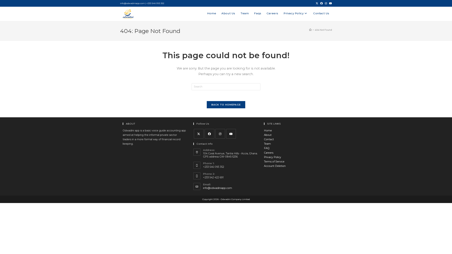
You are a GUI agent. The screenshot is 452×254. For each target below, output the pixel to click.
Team (267, 143)
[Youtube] (231, 134)
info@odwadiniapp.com (217, 188)
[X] (199, 134)
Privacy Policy (272, 157)
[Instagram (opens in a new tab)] (326, 3)
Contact (269, 139)
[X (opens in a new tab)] (317, 3)
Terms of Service (274, 161)
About (268, 135)
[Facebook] (209, 134)
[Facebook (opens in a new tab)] (321, 3)
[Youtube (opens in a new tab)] (330, 3)
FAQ (266, 148)
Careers (268, 152)
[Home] (310, 29)
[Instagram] (220, 134)
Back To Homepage (226, 104)
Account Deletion (275, 166)
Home (268, 130)
